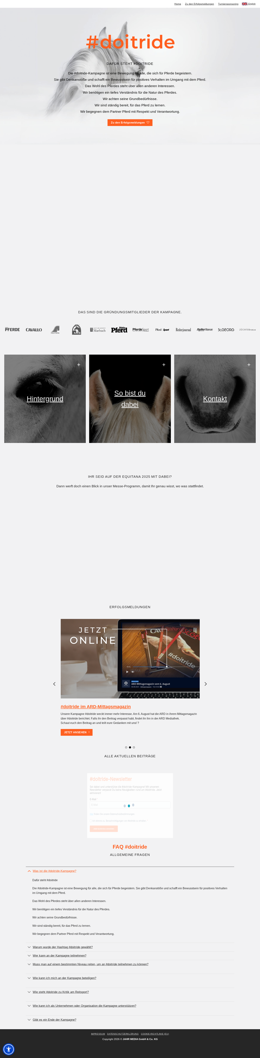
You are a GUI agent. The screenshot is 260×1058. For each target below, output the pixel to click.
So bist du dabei (130, 398)
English (251, 4)
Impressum (98, 1034)
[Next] (205, 684)
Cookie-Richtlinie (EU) (155, 1034)
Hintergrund (45, 399)
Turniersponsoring (228, 3)
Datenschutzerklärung (122, 1034)
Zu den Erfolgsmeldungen (199, 3)
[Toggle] (29, 870)
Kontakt (215, 399)
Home (177, 3)
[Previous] (54, 684)
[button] (9, 1049)
